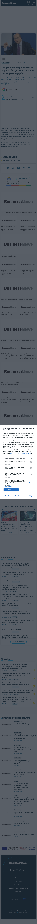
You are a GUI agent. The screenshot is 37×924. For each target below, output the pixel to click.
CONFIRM (11, 489)
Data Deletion (8, 496)
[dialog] (18, 462)
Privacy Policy (28, 496)
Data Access (18, 496)
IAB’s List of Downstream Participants (20, 453)
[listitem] (18, 458)
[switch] (30, 462)
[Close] (33, 428)
